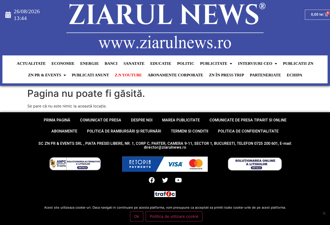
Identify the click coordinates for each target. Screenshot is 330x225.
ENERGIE (89, 63)
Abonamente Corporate (175, 75)
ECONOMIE (62, 63)
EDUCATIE (160, 63)
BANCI (111, 63)
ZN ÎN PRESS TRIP (226, 75)
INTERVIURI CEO (255, 63)
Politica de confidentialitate (248, 131)
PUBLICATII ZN (298, 63)
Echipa (294, 75)
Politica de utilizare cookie (174, 216)
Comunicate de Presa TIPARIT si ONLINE (248, 120)
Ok (136, 216)
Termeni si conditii (189, 131)
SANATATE (133, 63)
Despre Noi (141, 120)
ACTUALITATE (31, 63)
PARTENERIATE (265, 75)
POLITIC (185, 63)
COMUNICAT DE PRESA (100, 120)
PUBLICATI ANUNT (90, 75)
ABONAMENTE (64, 131)
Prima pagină (57, 120)
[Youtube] (178, 180)
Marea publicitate (181, 120)
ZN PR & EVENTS (44, 75)
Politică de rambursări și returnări (124, 131)
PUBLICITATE (213, 63)
